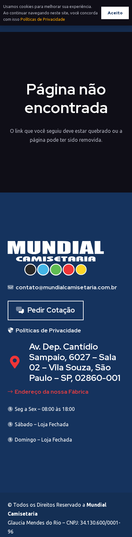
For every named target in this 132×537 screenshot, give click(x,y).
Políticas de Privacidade (43, 19)
